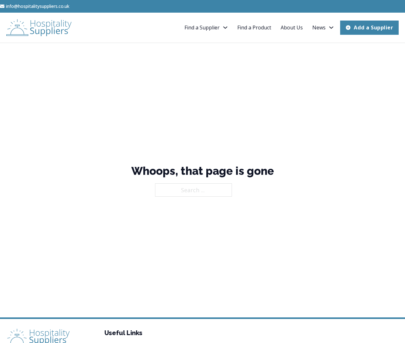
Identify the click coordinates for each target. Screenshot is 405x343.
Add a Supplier (373, 27)
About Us (292, 27)
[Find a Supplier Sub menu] (225, 27)
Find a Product (254, 27)
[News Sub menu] (331, 27)
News (319, 27)
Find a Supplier (202, 27)
